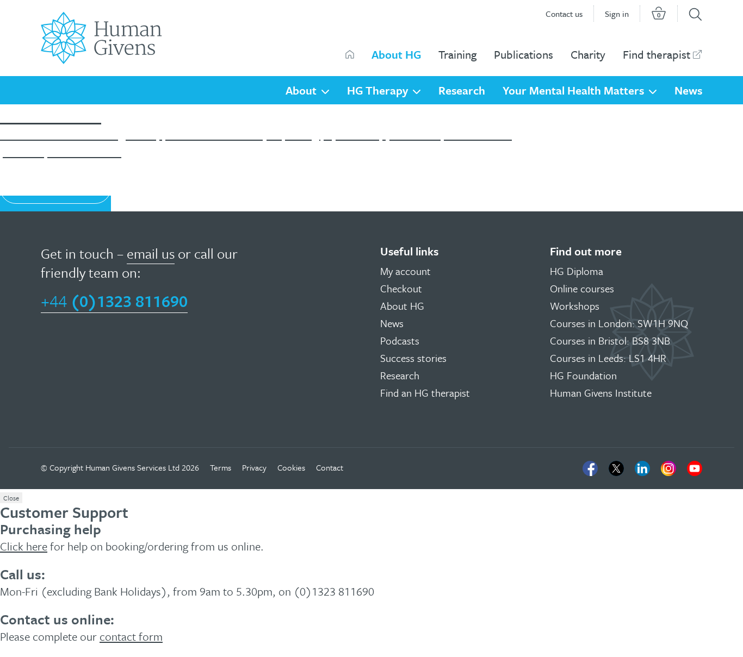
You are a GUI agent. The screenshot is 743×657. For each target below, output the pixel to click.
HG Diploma (576, 271)
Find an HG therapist (425, 392)
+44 (114, 300)
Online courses (582, 288)
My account (405, 271)
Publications (523, 54)
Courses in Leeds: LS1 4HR (608, 358)
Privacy (254, 467)
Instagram (668, 468)
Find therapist (656, 54)
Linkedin (642, 468)
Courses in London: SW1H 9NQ (619, 323)
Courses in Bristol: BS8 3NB (610, 340)
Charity (588, 54)
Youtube (694, 468)
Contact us (564, 14)
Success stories (413, 358)
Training (457, 54)
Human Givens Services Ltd (132, 467)
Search (695, 14)
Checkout (401, 288)
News (688, 90)
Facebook (590, 468)
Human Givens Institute (601, 392)
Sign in (617, 14)
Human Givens (349, 54)
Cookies (291, 467)
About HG (396, 54)
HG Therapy (377, 90)
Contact (329, 467)
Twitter (616, 468)
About (301, 90)
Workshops (574, 305)
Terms (220, 467)
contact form (131, 636)
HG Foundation (583, 375)
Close (11, 498)
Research (461, 90)
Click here (23, 546)
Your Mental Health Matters (573, 90)
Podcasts (399, 340)
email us (151, 253)
